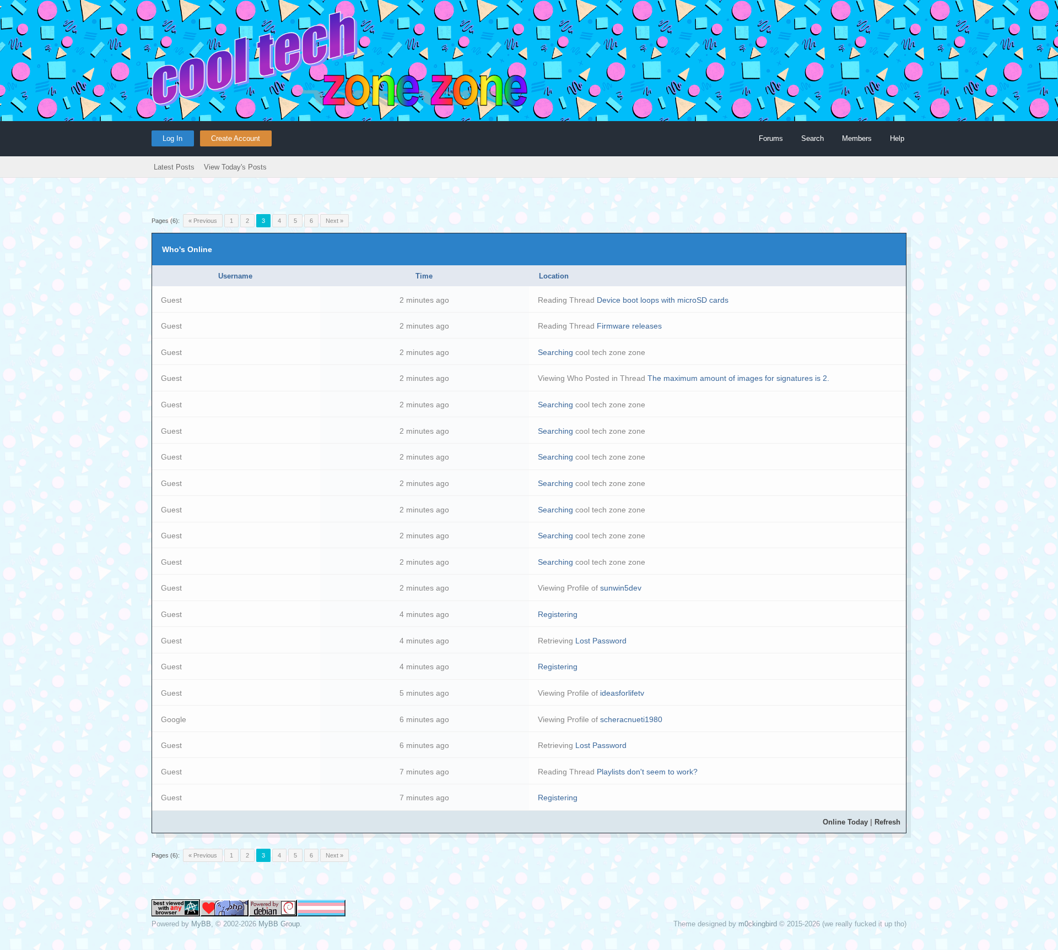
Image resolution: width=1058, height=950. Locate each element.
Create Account (235, 138)
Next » (334, 220)
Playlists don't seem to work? (647, 771)
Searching (555, 352)
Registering (557, 614)
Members (857, 138)
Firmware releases (629, 325)
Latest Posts (174, 167)
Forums (771, 138)
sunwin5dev (620, 587)
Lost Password (601, 640)
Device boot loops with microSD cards (662, 300)
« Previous (202, 220)
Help (897, 138)
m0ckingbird (757, 924)
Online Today (845, 822)
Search (812, 138)
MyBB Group (279, 924)
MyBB (201, 924)
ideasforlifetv (622, 693)
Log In (172, 138)
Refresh (887, 822)
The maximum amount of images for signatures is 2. (738, 378)
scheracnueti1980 (631, 719)
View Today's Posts (235, 167)
